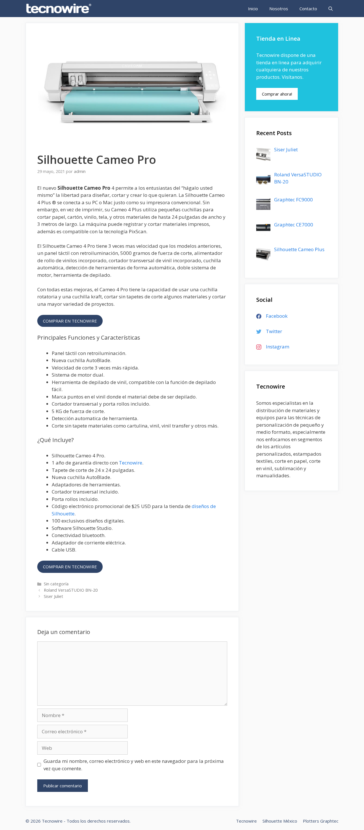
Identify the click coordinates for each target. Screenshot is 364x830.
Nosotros (278, 8)
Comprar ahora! (277, 94)
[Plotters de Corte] (60, 8)
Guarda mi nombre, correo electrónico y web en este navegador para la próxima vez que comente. (134, 765)
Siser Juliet (53, 596)
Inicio (253, 8)
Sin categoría (56, 584)
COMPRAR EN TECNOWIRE (70, 321)
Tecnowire (130, 462)
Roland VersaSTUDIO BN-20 (71, 590)
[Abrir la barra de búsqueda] (330, 8)
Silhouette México (279, 821)
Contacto (308, 8)
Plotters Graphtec (320, 821)
